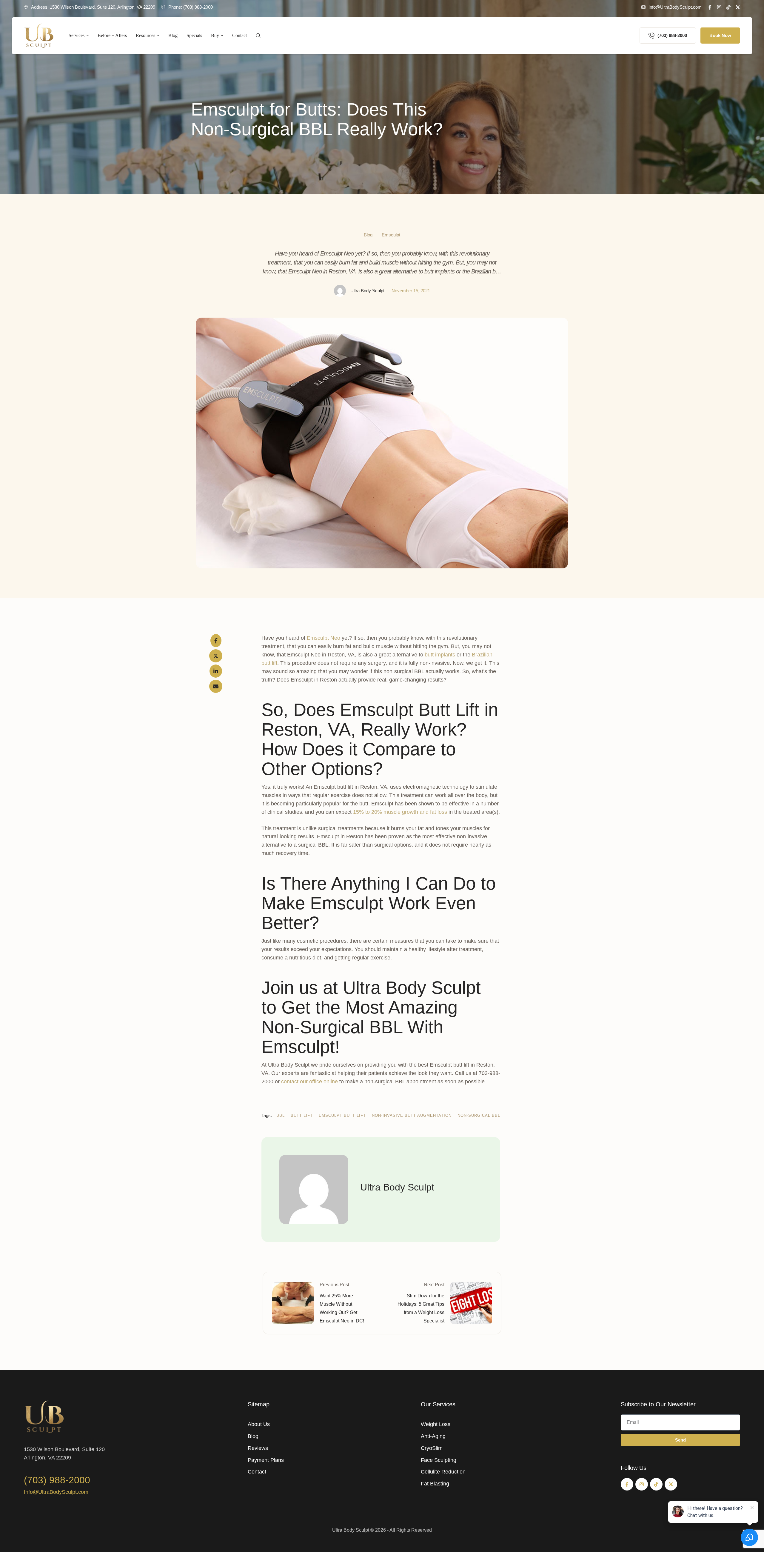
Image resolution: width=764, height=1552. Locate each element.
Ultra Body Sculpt (350, 1530)
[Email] (215, 686)
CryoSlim (432, 1448)
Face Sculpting (438, 1460)
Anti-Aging (433, 1436)
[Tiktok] (728, 7)
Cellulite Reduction (443, 1472)
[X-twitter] (737, 7)
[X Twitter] (215, 655)
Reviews (258, 1448)
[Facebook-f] (710, 7)
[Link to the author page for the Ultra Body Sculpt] (340, 291)
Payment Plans (266, 1460)
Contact (257, 1472)
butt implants (440, 655)
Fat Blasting (435, 1484)
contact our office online (309, 1082)
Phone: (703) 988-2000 (190, 7)
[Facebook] (215, 640)
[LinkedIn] (216, 671)
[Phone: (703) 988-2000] (163, 7)
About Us (259, 1424)
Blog (253, 1436)
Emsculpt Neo (323, 638)
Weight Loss (435, 1424)
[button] (671, 7)
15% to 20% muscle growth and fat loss (400, 812)
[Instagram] (719, 7)
